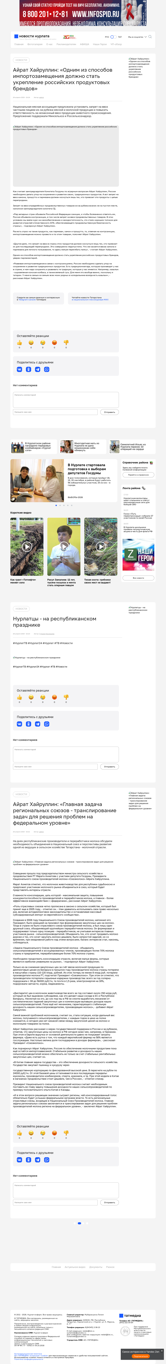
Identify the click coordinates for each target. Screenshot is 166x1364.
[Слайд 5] (71, 505)
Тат (120, 37)
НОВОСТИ (21, 60)
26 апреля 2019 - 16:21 (21, 832)
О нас (49, 44)
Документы (95, 1267)
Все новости (138, 578)
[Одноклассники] (28, 369)
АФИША (84, 44)
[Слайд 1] (56, 505)
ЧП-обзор (116, 44)
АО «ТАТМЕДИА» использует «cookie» (31, 1355)
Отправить (109, 412)
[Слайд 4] (67, 505)
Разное (110, 1267)
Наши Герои (100, 44)
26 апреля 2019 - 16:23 (21, 634)
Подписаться (141, 1356)
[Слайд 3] (64, 505)
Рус (107, 37)
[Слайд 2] (60, 505)
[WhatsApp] (46, 369)
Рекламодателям (66, 44)
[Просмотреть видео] (27, 547)
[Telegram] (37, 369)
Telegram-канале (27, 299)
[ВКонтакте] (19, 369)
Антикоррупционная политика (28, 1354)
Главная (18, 44)
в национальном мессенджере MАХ (90, 299)
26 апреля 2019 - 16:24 (21, 97)
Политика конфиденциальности (28, 1359)
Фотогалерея (34, 44)
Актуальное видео (75, 1267)
